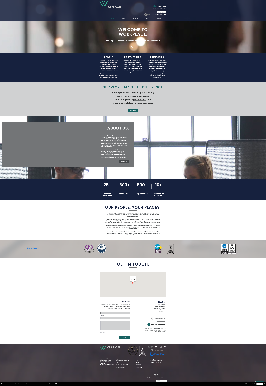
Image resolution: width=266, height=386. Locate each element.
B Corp (141, 227)
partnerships (139, 99)
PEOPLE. (108, 57)
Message (103, 320)
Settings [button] (246, 383)
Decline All (253, 383)
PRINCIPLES (138, 366)
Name (101, 311)
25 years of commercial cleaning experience (113, 136)
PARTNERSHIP (139, 364)
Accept (260, 383)
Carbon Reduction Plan (122, 366)
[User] (155, 6)
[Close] (264, 384)
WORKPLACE (114, 7)
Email (102, 315)
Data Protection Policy (122, 364)
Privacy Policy (55, 383)
